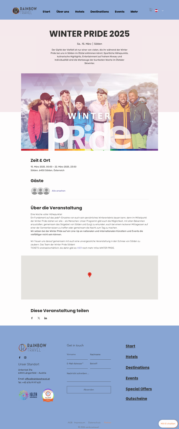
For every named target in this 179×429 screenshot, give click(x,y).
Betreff (93, 363)
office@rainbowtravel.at (37, 378)
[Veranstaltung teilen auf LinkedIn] (45, 318)
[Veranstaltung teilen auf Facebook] (32, 318)
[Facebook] (19, 357)
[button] (151, 9)
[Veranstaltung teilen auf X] (38, 318)
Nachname (95, 354)
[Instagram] (25, 357)
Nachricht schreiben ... (78, 373)
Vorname (71, 354)
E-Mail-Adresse (74, 363)
